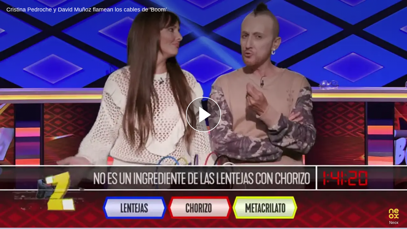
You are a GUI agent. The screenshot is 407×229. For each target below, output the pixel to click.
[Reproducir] (203, 114)
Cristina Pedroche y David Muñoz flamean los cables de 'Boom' (86, 9)
